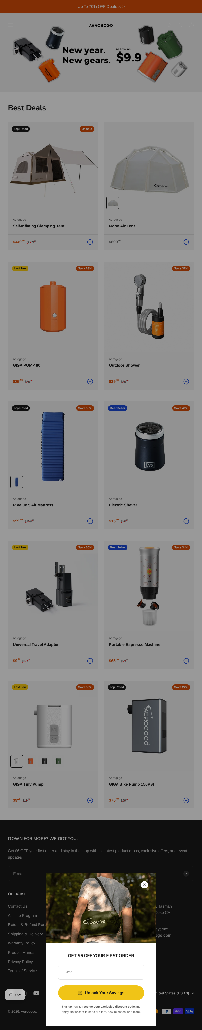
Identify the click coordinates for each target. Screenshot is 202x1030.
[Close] (144, 884)
